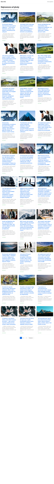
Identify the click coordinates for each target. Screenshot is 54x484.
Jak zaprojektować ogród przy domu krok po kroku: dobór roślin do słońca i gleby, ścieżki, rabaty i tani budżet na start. (44, 321)
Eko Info (3, 1)
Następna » (31, 337)
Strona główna (50, 1)
